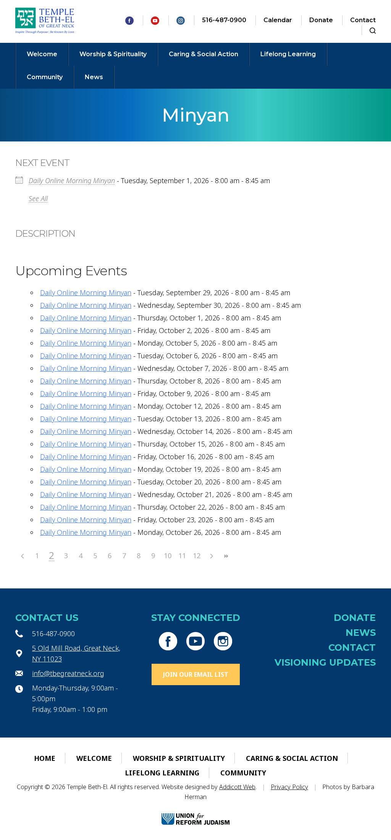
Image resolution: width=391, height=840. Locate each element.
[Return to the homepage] (44, 21)
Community (45, 77)
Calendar (277, 20)
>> (225, 556)
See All (38, 198)
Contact (363, 20)
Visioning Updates (325, 662)
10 (167, 555)
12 (196, 555)
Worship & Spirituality (113, 54)
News (94, 77)
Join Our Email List (195, 674)
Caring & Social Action (203, 54)
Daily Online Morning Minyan (72, 180)
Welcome (42, 54)
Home (44, 758)
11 (182, 555)
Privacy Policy (289, 787)
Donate (321, 20)
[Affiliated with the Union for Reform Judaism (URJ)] (195, 812)
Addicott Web (237, 787)
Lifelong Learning (288, 54)
